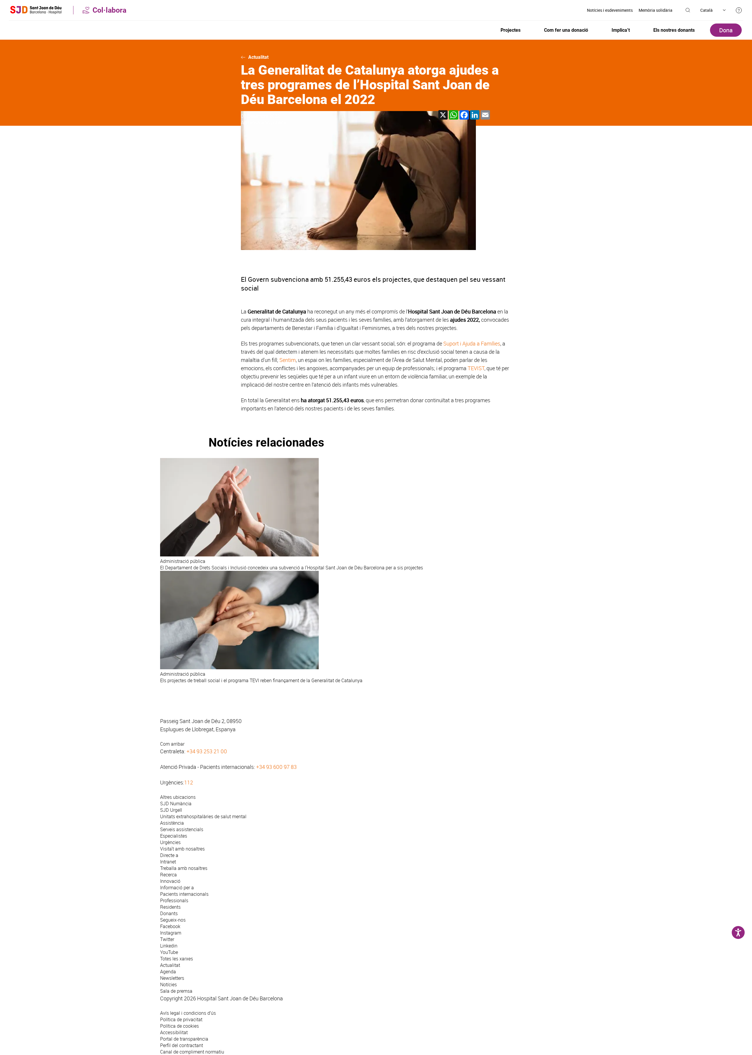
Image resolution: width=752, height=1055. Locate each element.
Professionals (174, 900)
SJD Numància (176, 803)
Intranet (168, 861)
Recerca (168, 874)
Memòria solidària (655, 10)
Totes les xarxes (176, 958)
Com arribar (172, 744)
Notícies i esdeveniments (610, 10)
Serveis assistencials (181, 829)
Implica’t (621, 30)
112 (188, 782)
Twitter (167, 939)
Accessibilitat (174, 1032)
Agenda (168, 971)
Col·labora (109, 10)
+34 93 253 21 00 (207, 751)
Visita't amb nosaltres (182, 849)
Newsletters (172, 978)
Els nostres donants (674, 30)
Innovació (170, 881)
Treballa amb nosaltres (183, 868)
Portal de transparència (184, 1039)
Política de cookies (179, 1026)
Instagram (170, 933)
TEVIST (476, 368)
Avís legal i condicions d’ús (188, 1013)
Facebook (170, 926)
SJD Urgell (171, 810)
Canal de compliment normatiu (192, 1052)
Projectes (511, 30)
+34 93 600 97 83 (276, 766)
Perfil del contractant (181, 1045)
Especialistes (173, 836)
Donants (169, 913)
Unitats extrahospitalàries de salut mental (203, 816)
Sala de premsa (176, 991)
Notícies (168, 984)
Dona (726, 30)
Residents (170, 907)
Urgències (170, 842)
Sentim (287, 359)
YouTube (169, 952)
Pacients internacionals (184, 894)
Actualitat (258, 57)
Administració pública (263, 122)
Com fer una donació (566, 30)
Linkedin (168, 945)
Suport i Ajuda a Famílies (471, 343)
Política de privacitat (181, 1019)
